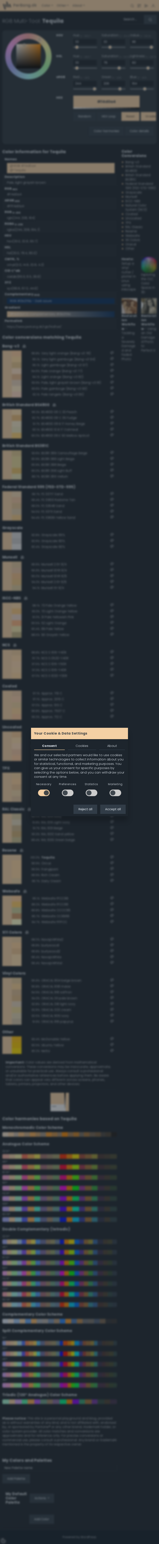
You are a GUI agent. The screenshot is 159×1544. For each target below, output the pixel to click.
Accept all (113, 809)
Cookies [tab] (82, 746)
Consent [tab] (49, 746)
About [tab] (112, 746)
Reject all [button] (85, 809)
